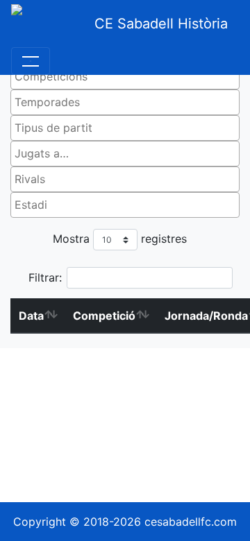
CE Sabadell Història (161, 23)
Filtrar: (45, 277)
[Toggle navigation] (30, 61)
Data (31, 316)
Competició (104, 316)
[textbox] (128, 76)
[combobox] (125, 76)
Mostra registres (120, 239)
